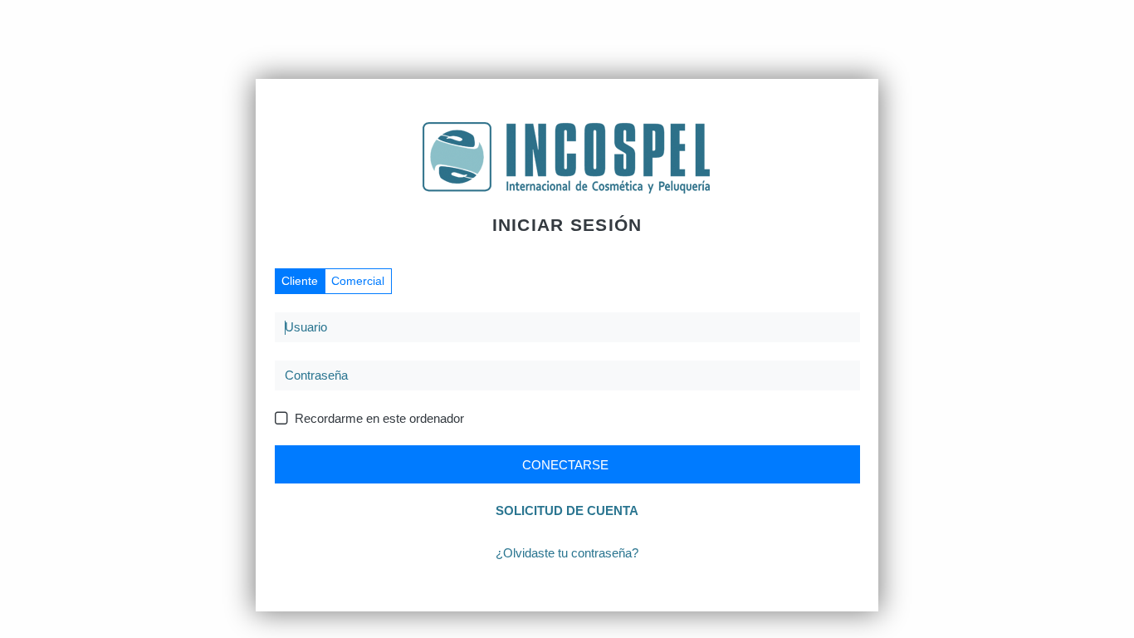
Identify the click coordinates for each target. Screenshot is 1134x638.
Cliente (299, 280)
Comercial (357, 280)
